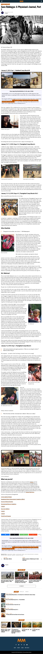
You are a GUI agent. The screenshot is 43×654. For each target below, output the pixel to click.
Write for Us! (27, 647)
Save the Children (5, 508)
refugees (9, 555)
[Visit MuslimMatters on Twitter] (19, 645)
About (15, 647)
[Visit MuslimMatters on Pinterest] (21, 645)
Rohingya (13, 555)
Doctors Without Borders (7, 501)
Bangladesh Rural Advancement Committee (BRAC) (13, 499)
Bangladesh (10, 554)
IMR (26, 554)
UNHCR (3, 511)
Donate (22, 647)
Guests (6, 13)
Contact (18, 647)
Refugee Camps (4, 555)
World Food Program (6, 516)
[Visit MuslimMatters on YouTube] (27, 645)
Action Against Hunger (6, 496)
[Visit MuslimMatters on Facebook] (16, 645)
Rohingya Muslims (19, 555)
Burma (14, 554)
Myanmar (36, 554)
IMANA (31, 482)
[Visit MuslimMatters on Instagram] (24, 645)
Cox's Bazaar (18, 554)
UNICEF (3, 506)
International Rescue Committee (8, 504)
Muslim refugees (31, 554)
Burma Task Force (30, 492)
